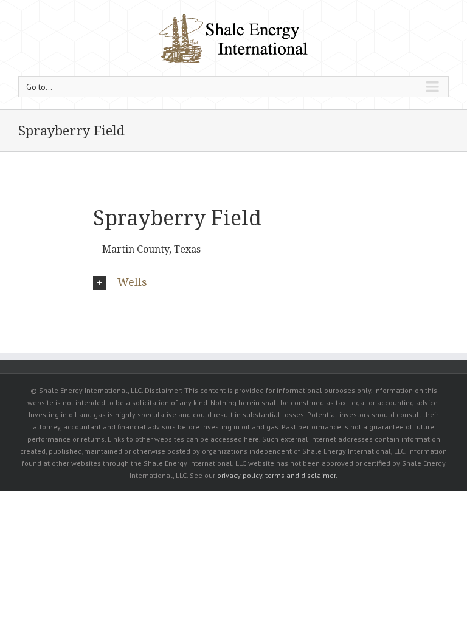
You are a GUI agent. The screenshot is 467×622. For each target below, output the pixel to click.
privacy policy (239, 475)
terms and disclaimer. (301, 475)
